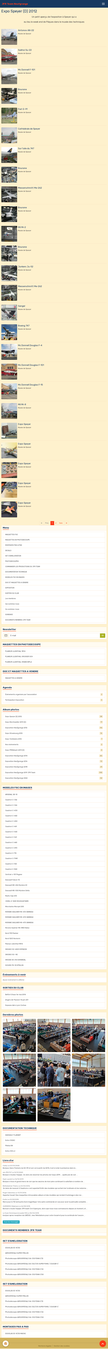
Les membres (10, 598)
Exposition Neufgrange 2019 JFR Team (53, 772)
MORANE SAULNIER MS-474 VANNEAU (19, 917)
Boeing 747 (24, 325)
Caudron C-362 (11, 800)
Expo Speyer (24, 424)
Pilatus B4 (9, 1146)
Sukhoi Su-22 (25, 50)
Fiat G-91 (23, 109)
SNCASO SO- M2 (11, 954)
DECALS (8, 550)
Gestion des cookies (62, 1346)
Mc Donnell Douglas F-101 (31, 365)
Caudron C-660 (11, 842)
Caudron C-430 (11, 810)
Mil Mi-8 (22, 404)
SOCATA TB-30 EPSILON (14, 965)
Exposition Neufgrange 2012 (53, 728)
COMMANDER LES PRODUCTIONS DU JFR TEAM (22, 566)
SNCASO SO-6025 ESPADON (16, 949)
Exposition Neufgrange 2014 (53, 756)
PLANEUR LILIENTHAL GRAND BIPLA (18, 662)
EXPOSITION (9, 588)
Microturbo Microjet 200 (14, 906)
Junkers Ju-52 (25, 266)
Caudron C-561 (11, 837)
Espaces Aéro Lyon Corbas (15, 1005)
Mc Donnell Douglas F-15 (30, 384)
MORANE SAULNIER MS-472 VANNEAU (19, 912)
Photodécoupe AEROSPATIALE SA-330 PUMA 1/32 (24, 1269)
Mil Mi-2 (22, 227)
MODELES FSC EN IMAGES (14, 577)
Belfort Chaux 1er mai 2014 (15, 994)
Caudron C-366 (11, 805)
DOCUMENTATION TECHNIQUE (16, 572)
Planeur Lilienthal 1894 (14, 944)
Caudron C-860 (11, 869)
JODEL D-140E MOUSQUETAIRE (17, 901)
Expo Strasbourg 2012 (53, 733)
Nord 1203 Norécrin (12, 938)
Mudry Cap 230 (11, 896)
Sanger (21, 306)
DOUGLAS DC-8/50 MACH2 (15, 1333)
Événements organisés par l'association (53, 694)
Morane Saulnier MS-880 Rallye (17, 928)
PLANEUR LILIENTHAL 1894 (15, 651)
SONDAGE (9, 614)
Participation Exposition (53, 700)
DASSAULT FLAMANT (13, 1135)
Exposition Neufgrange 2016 (53, 761)
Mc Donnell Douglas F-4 (30, 345)
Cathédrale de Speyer (29, 128)
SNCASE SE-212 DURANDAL (15, 960)
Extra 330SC (10, 1140)
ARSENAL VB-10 (11, 794)
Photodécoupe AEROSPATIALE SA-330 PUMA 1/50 (24, 1274)
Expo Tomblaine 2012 (53, 739)
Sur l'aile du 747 (26, 148)
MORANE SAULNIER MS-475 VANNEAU (19, 922)
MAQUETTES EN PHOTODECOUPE (17, 540)
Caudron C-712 (10, 853)
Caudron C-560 (11, 832)
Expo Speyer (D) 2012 (53, 716)
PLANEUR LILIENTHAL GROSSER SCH (19, 656)
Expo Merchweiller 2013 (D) (53, 722)
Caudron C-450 (11, 821)
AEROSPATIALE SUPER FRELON (16, 1253)
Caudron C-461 (11, 826)
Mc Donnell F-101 (26, 69)
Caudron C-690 (11, 848)
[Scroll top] (102, 1343)
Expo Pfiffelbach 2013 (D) (53, 750)
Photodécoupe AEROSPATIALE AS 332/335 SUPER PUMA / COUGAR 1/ (31, 1264)
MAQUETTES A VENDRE (13, 678)
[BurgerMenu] (103, 4)
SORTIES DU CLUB (12, 593)
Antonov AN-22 (26, 30)
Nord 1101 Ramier (11, 933)
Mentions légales (44, 1346)
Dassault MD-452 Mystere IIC (16, 885)
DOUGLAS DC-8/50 (12, 1248)
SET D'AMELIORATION (13, 556)
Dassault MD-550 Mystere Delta (17, 890)
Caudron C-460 (11, 816)
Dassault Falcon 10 (12, 880)
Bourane (22, 89)
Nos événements (53, 744)
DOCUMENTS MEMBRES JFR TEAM (17, 620)
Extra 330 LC (10, 1151)
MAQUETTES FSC (11, 534)
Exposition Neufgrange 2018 (53, 767)
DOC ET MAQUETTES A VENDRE (16, 582)
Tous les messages (11, 1222)
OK (103, 635)
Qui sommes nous (12, 604)
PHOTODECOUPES (12, 561)
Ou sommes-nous (12, 609)
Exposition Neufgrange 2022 (53, 778)
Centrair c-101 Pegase (13, 874)
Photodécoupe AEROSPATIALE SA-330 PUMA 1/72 (24, 1258)
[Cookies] (6, 1343)
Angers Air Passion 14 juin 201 (16, 1000)
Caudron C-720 (11, 864)
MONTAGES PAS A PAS (13, 545)
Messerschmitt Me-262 (30, 187)
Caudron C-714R (11, 858)
